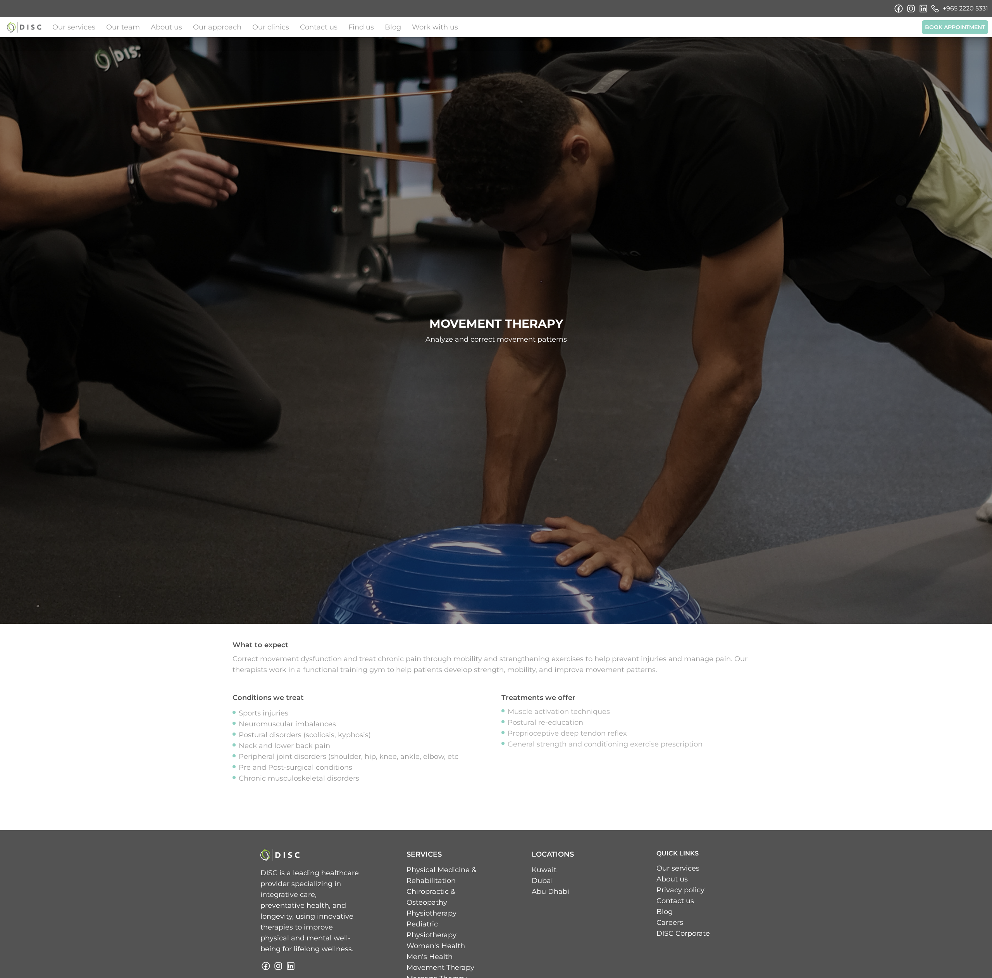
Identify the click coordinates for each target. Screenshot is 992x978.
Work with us (435, 27)
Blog (393, 27)
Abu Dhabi (550, 891)
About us (166, 27)
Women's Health (435, 946)
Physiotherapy (431, 913)
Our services (73, 27)
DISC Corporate (683, 933)
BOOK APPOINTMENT (955, 27)
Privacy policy (680, 890)
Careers (669, 922)
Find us (361, 27)
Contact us (319, 27)
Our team (123, 27)
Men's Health (429, 956)
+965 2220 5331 (965, 8)
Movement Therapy (440, 967)
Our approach (217, 27)
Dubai (542, 880)
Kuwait (544, 870)
